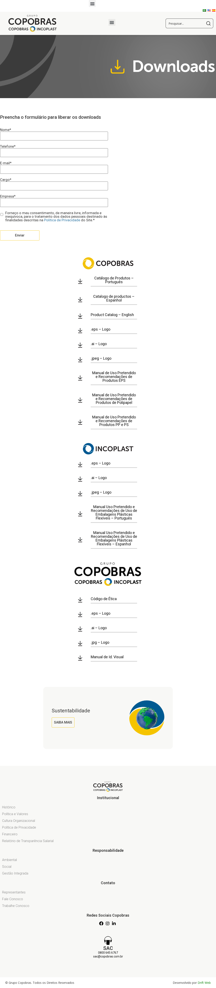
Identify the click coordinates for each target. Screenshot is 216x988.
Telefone (8, 146)
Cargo (5, 180)
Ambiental (9, 860)
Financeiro (10, 834)
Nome (5, 130)
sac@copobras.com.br (108, 956)
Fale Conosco (12, 899)
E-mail (6, 163)
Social (6, 867)
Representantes (14, 892)
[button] (92, 3)
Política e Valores (15, 814)
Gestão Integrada (15, 873)
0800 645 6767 (108, 952)
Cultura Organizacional (18, 821)
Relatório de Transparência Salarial (28, 841)
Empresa (8, 196)
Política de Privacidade (62, 220)
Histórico (8, 807)
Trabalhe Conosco (15, 906)
